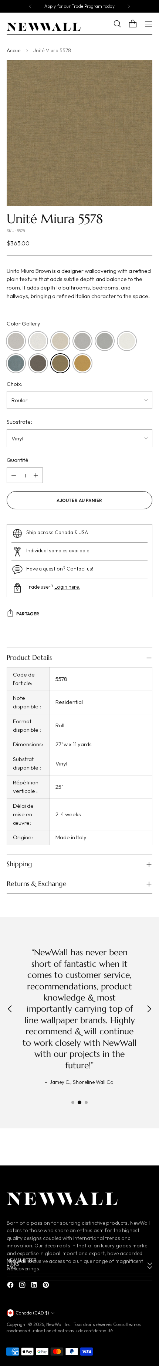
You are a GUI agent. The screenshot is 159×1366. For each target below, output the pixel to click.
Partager (28, 613)
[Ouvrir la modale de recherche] (122, 24)
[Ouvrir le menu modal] (148, 24)
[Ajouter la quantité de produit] (36, 475)
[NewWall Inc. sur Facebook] (11, 1286)
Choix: (15, 383)
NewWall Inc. (58, 1324)
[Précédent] (30, 6)
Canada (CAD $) (32, 1313)
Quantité (17, 459)
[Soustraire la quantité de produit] (13, 475)
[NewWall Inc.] (44, 27)
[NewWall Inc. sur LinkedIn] (34, 1286)
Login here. (67, 586)
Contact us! (80, 568)
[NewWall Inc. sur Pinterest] (46, 1286)
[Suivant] (129, 6)
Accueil (15, 50)
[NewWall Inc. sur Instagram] (22, 1286)
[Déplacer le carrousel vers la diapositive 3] (86, 1102)
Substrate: (19, 421)
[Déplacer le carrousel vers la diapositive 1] (72, 1102)
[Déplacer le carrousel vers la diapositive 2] (79, 1102)
